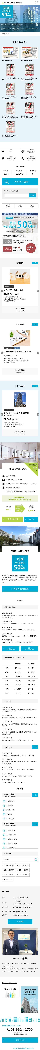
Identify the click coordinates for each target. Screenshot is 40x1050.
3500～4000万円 (23, 874)
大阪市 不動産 (5, 33)
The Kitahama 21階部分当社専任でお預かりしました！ (18, 740)
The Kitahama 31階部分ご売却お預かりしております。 (18, 770)
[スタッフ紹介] (10, 992)
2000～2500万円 (9, 870)
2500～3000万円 (23, 870)
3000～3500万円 (9, 874)
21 (19, 676)
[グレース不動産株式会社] (12, 2)
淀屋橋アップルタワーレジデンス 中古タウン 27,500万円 (19, 636)
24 (32, 672)
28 (19, 680)
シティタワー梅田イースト (13, 290)
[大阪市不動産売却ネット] (29, 999)
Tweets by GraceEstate (9, 983)
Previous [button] (2, 291)
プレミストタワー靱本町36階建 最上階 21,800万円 (18, 755)
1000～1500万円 (9, 865)
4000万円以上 (8, 879)
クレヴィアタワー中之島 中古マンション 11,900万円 (18, 630)
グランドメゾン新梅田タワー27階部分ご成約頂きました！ (19, 717)
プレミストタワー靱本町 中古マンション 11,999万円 (18, 623)
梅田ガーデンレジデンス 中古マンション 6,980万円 (17, 642)
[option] (20, 291)
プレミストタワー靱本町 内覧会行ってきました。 (17, 776)
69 (19, 689)
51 (32, 689)
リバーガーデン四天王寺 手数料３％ (18, 351)
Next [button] (37, 291)
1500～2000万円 (23, 865)
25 (19, 685)
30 (32, 685)
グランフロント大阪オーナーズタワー (13, 782)
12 (32, 676)
